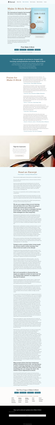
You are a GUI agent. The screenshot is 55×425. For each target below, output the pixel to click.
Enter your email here (12, 411)
